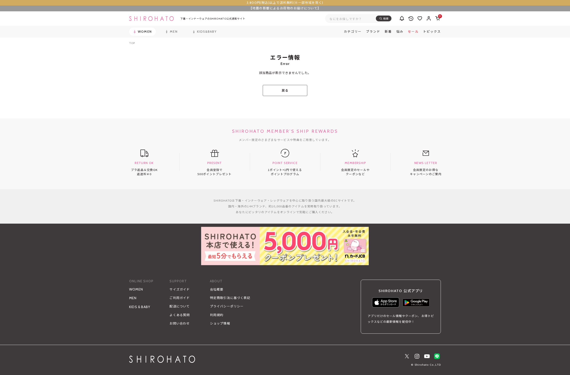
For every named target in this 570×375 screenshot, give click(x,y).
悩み (399, 31)
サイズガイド (179, 289)
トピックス (432, 31)
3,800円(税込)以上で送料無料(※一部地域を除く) (285, 3)
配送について (179, 306)
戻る (285, 90)
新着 (388, 31)
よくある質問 (179, 315)
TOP (132, 43)
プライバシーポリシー (227, 306)
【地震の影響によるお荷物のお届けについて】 (285, 8)
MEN (133, 298)
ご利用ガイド (179, 298)
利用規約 (216, 315)
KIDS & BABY (139, 307)
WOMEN (136, 289)
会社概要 (216, 289)
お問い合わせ (179, 323)
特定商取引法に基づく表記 (230, 298)
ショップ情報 (220, 323)
